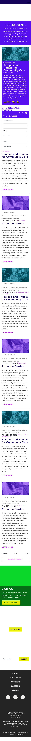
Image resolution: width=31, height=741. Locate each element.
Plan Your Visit (11, 602)
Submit (24, 659)
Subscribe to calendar (14, 559)
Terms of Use (20, 734)
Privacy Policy (11, 734)
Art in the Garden (13, 223)
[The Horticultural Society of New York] (15, 706)
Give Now (15, 629)
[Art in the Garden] (15, 203)
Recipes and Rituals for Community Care (14, 68)
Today (15, 553)
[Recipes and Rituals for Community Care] (15, 54)
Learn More (11, 102)
